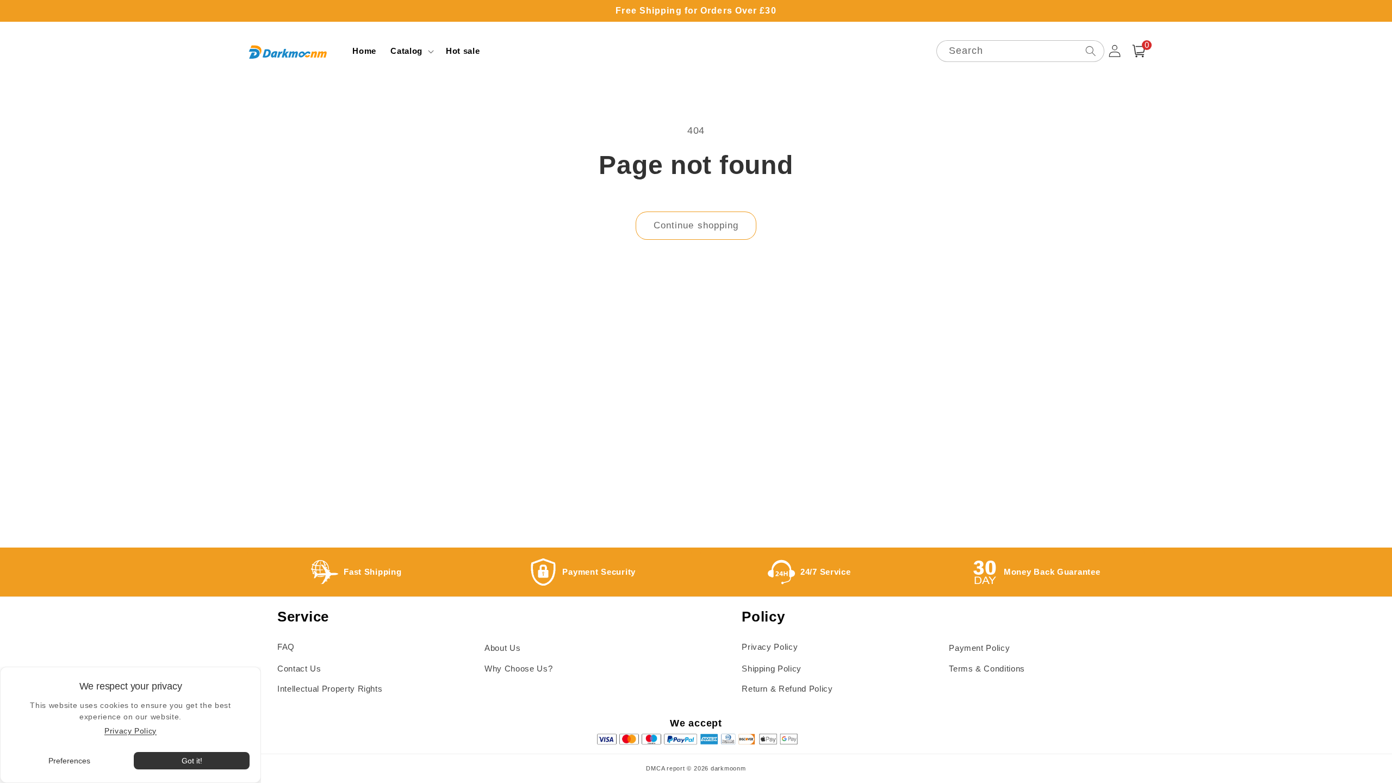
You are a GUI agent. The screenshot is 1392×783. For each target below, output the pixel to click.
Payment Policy (979, 647)
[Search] (1090, 51)
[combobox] (1020, 51)
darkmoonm (728, 768)
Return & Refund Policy (787, 688)
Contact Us (299, 668)
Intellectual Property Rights (329, 688)
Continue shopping (696, 225)
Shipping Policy (771, 668)
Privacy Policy (770, 646)
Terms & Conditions (987, 668)
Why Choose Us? (518, 668)
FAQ (286, 646)
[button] (411, 51)
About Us (502, 647)
